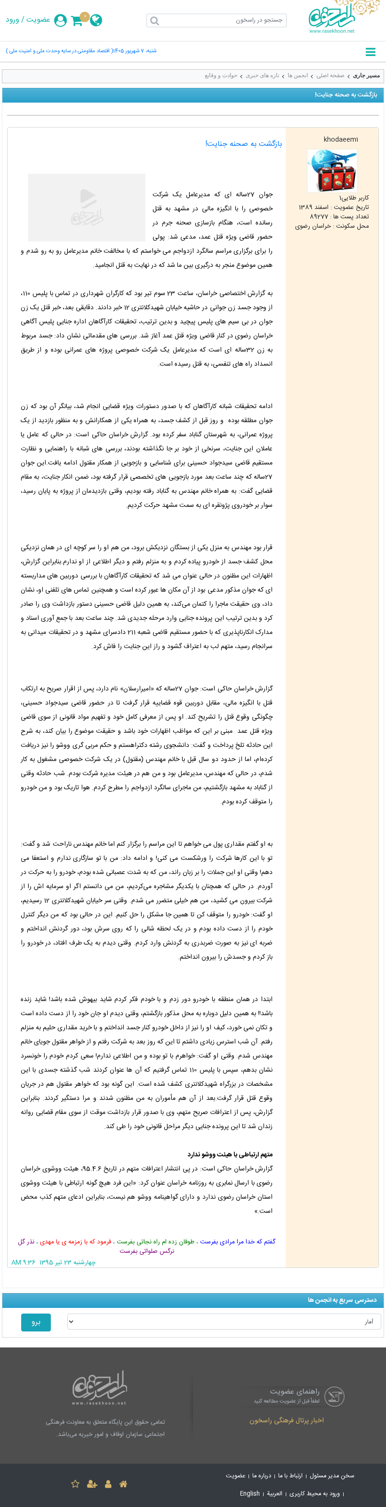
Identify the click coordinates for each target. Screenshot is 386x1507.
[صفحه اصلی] (123, 1485)
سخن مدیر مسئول (332, 1476)
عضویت (38, 20)
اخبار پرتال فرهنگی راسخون (286, 1421)
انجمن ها (298, 75)
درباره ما (261, 1476)
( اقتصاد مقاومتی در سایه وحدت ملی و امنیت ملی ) (59, 52)
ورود (12, 20)
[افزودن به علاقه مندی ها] (75, 1485)
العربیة (274, 1494)
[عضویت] (92, 1485)
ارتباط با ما (290, 1476)
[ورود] (108, 1485)
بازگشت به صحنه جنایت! (243, 144)
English (250, 1494)
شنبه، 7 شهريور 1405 (134, 52)
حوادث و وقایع (221, 75)
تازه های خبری (262, 75)
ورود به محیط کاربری (315, 1494)
